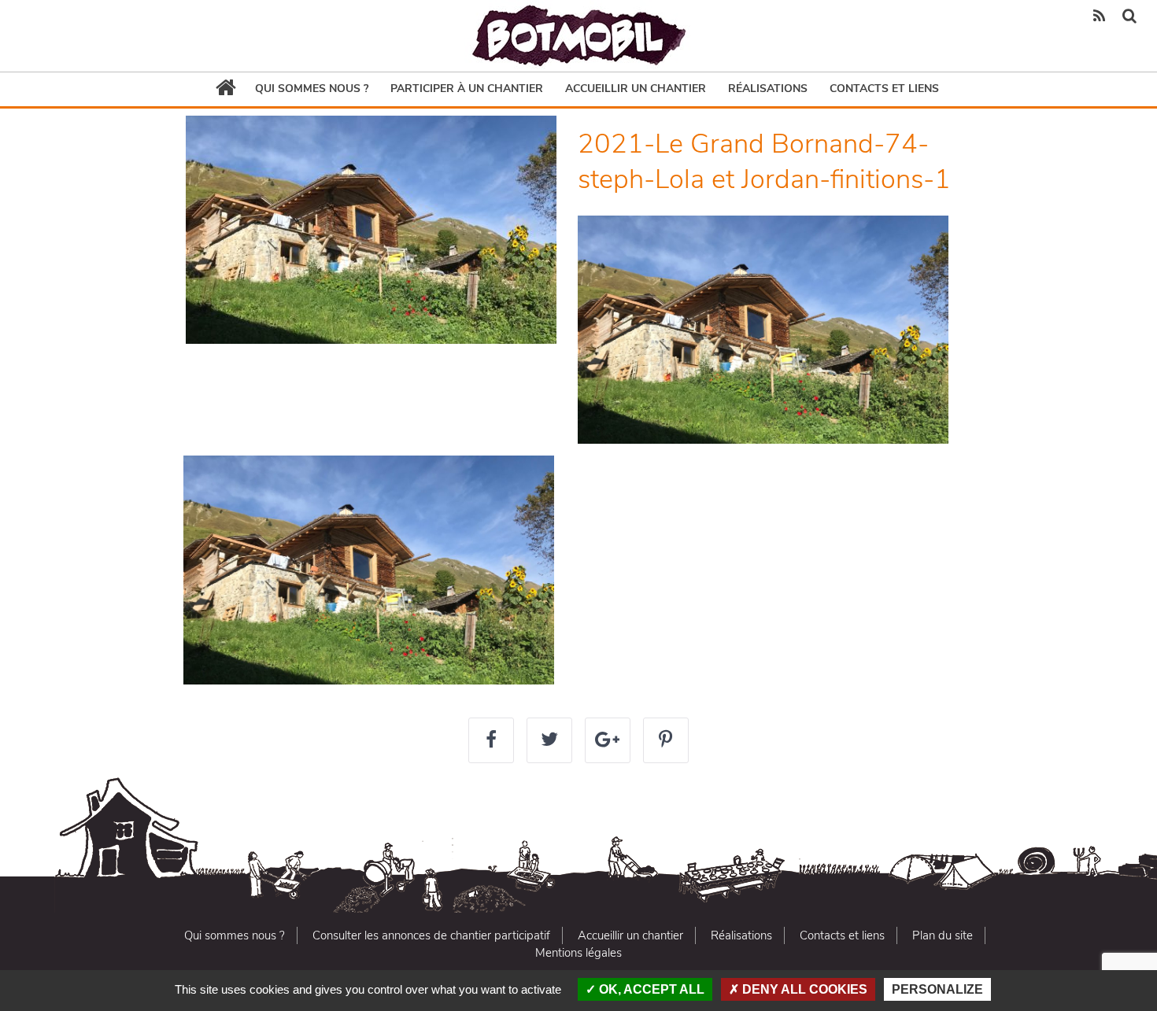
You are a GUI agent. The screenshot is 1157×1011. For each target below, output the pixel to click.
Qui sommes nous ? (311, 88)
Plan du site (942, 935)
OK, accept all (650, 989)
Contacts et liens (884, 88)
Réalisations (768, 88)
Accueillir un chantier (635, 88)
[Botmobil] (578, 36)
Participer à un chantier (466, 88)
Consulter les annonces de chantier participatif (431, 935)
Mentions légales (578, 953)
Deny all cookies (803, 989)
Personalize (937, 989)
